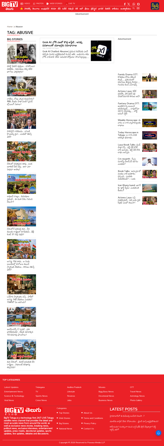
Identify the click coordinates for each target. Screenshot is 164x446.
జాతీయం (115, 9)
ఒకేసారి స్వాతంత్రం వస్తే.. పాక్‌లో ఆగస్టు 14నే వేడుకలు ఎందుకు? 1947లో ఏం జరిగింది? (20, 299)
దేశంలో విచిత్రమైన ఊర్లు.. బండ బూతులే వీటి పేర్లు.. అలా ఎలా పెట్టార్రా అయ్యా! (19, 166)
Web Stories (64, 418)
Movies (102, 387)
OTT (132, 387)
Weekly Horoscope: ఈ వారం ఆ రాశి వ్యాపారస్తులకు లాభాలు (129, 122)
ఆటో (81, 9)
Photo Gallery (136, 400)
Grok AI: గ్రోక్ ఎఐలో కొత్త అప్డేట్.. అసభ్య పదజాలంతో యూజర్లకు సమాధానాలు (62, 43)
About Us (88, 413)
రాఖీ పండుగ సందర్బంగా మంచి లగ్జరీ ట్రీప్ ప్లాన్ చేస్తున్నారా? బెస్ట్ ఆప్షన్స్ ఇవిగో (133, 428)
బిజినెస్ (107, 9)
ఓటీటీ (64, 9)
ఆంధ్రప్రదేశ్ (45, 9)
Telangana (40, 387)
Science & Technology (14, 396)
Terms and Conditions (93, 418)
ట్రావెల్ (100, 9)
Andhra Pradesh (74, 387)
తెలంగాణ (36, 9)
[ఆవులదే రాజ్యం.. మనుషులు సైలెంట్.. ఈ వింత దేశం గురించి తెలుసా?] (21, 184)
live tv (72, 3)
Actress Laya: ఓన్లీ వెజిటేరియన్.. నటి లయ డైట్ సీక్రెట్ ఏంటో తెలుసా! (129, 200)
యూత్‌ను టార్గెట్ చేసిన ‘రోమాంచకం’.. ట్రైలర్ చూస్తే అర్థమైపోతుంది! (134, 421)
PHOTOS (40, 3)
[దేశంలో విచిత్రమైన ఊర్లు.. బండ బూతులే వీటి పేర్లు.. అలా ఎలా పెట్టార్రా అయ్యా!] (21, 151)
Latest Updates (11, 387)
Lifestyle (71, 391)
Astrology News (137, 396)
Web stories (56, 3)
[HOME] (21, 9)
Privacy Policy (90, 423)
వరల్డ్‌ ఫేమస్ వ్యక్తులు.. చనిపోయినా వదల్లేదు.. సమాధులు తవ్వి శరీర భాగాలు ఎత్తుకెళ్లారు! (21, 69)
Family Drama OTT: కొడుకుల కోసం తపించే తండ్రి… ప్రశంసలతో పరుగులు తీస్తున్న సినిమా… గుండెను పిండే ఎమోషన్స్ (129, 79)
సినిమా (53, 9)
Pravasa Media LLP (96, 442)
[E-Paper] (155, 6)
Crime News (41, 400)
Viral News (9, 400)
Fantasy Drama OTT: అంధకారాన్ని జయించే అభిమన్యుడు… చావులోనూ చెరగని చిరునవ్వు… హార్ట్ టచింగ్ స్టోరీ (129, 108)
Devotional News (106, 396)
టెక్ (76, 9)
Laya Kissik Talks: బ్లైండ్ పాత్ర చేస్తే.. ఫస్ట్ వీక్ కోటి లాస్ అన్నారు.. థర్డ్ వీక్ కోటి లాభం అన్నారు (129, 148)
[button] (133, 8)
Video (27, 3)
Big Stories (64, 423)
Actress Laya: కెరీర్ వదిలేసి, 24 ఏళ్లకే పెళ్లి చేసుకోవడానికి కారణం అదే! (129, 93)
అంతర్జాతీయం (126, 9)
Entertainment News (13, 391)
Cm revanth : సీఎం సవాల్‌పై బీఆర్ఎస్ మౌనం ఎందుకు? (128, 161)
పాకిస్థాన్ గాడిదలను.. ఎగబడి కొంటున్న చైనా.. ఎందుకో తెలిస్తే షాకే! (19, 134)
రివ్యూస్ (71, 9)
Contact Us (89, 429)
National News (65, 429)
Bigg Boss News (106, 391)
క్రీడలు (87, 9)
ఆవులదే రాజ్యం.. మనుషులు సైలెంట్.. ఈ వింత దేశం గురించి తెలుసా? (20, 199)
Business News (105, 400)
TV (37, 391)
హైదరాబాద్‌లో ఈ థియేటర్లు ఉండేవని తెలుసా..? (127, 416)
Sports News (42, 396)
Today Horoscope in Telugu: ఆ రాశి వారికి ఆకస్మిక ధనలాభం (128, 135)
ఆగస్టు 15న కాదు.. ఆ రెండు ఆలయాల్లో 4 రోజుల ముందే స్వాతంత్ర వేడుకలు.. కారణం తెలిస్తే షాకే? (20, 265)
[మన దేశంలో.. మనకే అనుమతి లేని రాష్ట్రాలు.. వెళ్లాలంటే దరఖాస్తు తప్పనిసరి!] (21, 349)
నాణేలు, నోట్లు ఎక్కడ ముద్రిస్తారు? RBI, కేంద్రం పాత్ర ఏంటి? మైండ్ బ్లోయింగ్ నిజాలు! (20, 101)
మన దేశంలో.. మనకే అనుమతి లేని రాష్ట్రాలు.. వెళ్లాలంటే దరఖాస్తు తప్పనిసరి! (21, 364)
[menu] (138, 8)
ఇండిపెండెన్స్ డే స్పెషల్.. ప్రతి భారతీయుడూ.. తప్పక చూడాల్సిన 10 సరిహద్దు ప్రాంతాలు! (20, 332)
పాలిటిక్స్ (27, 9)
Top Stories (64, 413)
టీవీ (59, 9)
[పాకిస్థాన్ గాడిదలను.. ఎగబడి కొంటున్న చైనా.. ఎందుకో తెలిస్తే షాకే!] (21, 119)
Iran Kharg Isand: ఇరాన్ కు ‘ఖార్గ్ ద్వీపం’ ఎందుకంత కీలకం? (129, 188)
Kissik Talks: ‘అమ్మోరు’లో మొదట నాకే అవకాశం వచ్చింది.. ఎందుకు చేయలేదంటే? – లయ (129, 175)
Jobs (69, 400)
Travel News (135, 391)
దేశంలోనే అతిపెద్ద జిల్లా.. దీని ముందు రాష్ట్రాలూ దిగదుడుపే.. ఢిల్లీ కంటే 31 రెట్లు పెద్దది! (20, 231)
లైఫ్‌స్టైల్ (94, 9)
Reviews (71, 396)
